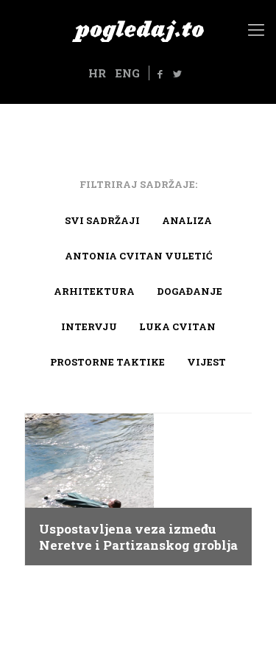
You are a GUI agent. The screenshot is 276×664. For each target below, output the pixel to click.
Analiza (187, 220)
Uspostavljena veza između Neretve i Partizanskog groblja (138, 537)
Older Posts (138, 600)
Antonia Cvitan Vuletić (138, 255)
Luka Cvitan (177, 326)
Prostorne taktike (107, 361)
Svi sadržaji (102, 220)
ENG (127, 73)
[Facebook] (159, 73)
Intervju (89, 326)
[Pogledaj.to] (138, 29)
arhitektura (94, 291)
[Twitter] (177, 73)
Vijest (206, 361)
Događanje (189, 291)
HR (97, 73)
